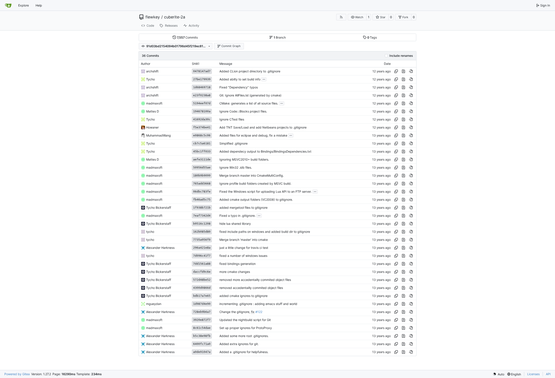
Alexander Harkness (160, 247)
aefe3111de (202, 159)
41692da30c (202, 119)
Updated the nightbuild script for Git (245, 320)
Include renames (401, 55)
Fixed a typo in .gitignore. (237, 215)
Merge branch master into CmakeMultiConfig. (251, 175)
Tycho (150, 79)
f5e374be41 (202, 127)
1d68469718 (202, 87)
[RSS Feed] (341, 17)
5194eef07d (202, 103)
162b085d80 (202, 231)
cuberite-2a (174, 17)
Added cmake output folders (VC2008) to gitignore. (256, 199)
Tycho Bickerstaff (158, 207)
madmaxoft (154, 103)
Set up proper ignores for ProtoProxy (245, 328)
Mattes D (152, 111)
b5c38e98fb (202, 335)
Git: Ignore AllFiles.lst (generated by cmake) (250, 95)
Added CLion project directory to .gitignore (249, 71)
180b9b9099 (202, 175)
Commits (187, 37)
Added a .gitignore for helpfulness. (243, 352)
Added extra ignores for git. (239, 344)
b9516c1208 (202, 223)
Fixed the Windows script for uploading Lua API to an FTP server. (265, 191)
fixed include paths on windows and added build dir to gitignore (264, 231)
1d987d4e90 (202, 303)
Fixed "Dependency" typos (238, 87)
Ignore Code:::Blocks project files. (243, 111)
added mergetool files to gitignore (243, 207)
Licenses (533, 374)
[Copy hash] (396, 71)
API (548, 374)
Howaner (152, 127)
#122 (258, 312)
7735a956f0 (202, 239)
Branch (280, 37)
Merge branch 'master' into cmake (243, 239)
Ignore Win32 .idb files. (235, 167)
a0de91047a (202, 352)
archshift (152, 71)
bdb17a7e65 (202, 295)
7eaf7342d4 (202, 215)
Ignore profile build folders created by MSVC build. (255, 183)
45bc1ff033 (202, 151)
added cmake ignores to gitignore (243, 296)
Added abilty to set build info (239, 79)
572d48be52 (202, 279)
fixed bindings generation (237, 264)
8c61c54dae (202, 327)
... (264, 78)
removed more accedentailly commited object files (255, 280)
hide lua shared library (235, 223)
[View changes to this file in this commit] (403, 71)
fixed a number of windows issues (243, 255)
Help (39, 5)
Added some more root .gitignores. (244, 336)
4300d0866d (202, 287)
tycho (150, 231)
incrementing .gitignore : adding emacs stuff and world (258, 304)
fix (253, 312)
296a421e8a (202, 247)
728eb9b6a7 (202, 311)
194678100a (202, 111)
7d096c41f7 (202, 255)
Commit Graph (231, 46)
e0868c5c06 (202, 135)
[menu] (498, 374)
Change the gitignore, (235, 312)
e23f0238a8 (202, 95)
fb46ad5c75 (202, 199)
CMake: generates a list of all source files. (248, 103)
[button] (357, 17)
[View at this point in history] (411, 71)
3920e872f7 (202, 319)
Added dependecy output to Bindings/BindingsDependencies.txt (265, 151)
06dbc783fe (202, 191)
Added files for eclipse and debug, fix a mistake (253, 135)
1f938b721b (202, 207)
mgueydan (153, 304)
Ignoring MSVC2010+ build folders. (244, 159)
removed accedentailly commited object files (251, 288)
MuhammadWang (158, 135)
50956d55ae (202, 167)
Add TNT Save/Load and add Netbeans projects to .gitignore (263, 127)
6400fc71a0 (202, 343)
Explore (23, 5)
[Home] (8, 5)
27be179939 (202, 79)
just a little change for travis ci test (243, 247)
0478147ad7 (202, 71)
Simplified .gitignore (233, 143)
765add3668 (202, 183)
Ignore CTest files (231, 119)
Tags (372, 37)
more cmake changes (234, 272)
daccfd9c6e (202, 271)
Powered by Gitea (17, 374)
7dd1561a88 (202, 263)
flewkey (152, 17)
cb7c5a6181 (202, 143)
